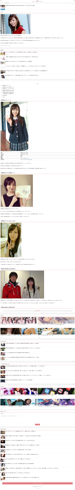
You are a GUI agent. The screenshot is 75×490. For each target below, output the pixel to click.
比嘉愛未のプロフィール (6, 85)
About (33, 486)
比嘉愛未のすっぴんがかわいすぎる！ (9, 88)
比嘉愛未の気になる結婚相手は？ (8, 93)
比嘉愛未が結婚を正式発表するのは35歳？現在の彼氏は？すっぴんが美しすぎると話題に (20, 5)
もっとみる (73, 361)
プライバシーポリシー (39, 486)
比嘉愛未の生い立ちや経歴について (8, 87)
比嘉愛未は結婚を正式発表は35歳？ (8, 92)
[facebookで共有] (2, 9)
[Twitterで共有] (1, 9)
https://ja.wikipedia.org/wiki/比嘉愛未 (26, 159)
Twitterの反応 (5, 95)
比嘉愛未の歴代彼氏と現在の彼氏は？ (9, 90)
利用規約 (36, 486)
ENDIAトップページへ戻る (37, 483)
